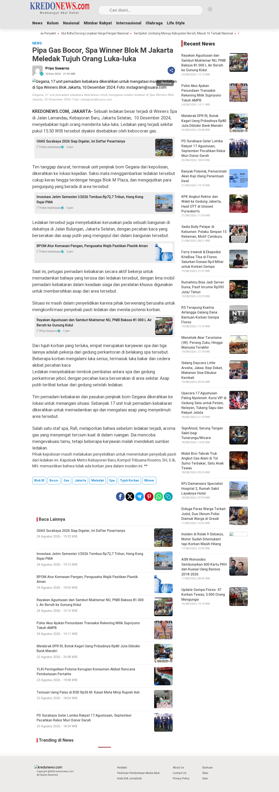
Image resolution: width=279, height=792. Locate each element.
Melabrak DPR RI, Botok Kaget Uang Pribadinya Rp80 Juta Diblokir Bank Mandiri (203, 120)
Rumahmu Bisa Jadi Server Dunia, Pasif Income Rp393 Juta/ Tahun (202, 287)
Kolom (53, 23)
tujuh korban (129, 480)
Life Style (176, 23)
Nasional (71, 23)
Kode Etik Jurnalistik (129, 778)
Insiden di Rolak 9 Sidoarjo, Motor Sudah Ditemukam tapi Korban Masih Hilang (202, 539)
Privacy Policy (181, 778)
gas (66, 480)
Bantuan (207, 768)
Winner (149, 480)
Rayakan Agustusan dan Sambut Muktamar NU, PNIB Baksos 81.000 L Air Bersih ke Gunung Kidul (94, 322)
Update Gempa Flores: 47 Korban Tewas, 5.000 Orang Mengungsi (203, 594)
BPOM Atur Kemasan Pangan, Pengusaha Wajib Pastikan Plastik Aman (92, 246)
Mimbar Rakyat (98, 23)
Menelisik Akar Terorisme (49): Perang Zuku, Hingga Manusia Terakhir (202, 342)
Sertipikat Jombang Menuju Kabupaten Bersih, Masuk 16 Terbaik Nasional (165, 33)
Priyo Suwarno (57, 68)
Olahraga (154, 23)
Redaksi (122, 768)
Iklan (205, 773)
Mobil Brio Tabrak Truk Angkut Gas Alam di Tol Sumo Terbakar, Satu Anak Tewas (202, 461)
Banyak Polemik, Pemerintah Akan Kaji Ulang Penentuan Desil (204, 176)
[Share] (171, 70)
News (37, 23)
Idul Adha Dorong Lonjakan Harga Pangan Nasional (77, 33)
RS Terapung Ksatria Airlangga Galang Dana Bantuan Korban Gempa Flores (200, 315)
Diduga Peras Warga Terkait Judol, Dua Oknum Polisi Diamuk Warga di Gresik (203, 513)
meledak (97, 480)
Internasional (128, 23)
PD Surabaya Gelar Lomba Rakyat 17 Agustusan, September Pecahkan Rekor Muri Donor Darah (203, 148)
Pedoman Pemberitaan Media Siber (138, 773)
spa (112, 480)
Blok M (39, 480)
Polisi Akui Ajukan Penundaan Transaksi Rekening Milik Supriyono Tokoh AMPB (201, 93)
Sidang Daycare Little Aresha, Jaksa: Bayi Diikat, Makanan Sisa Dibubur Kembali (202, 370)
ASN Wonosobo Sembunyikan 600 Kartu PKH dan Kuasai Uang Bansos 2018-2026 (204, 567)
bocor (53, 480)
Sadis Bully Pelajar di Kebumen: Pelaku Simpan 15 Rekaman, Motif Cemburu (203, 231)
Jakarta (80, 480)
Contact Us (179, 773)
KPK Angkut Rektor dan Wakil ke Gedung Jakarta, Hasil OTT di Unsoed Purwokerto (201, 204)
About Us (178, 768)
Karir (205, 778)
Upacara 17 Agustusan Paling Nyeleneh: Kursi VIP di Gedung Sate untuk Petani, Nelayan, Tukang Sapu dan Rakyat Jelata (203, 403)
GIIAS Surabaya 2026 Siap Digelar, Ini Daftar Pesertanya (81, 141)
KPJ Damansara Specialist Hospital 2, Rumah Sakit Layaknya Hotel (202, 488)
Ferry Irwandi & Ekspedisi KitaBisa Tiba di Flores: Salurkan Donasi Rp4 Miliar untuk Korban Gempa (202, 259)
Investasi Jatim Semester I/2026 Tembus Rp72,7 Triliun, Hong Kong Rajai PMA (90, 199)
